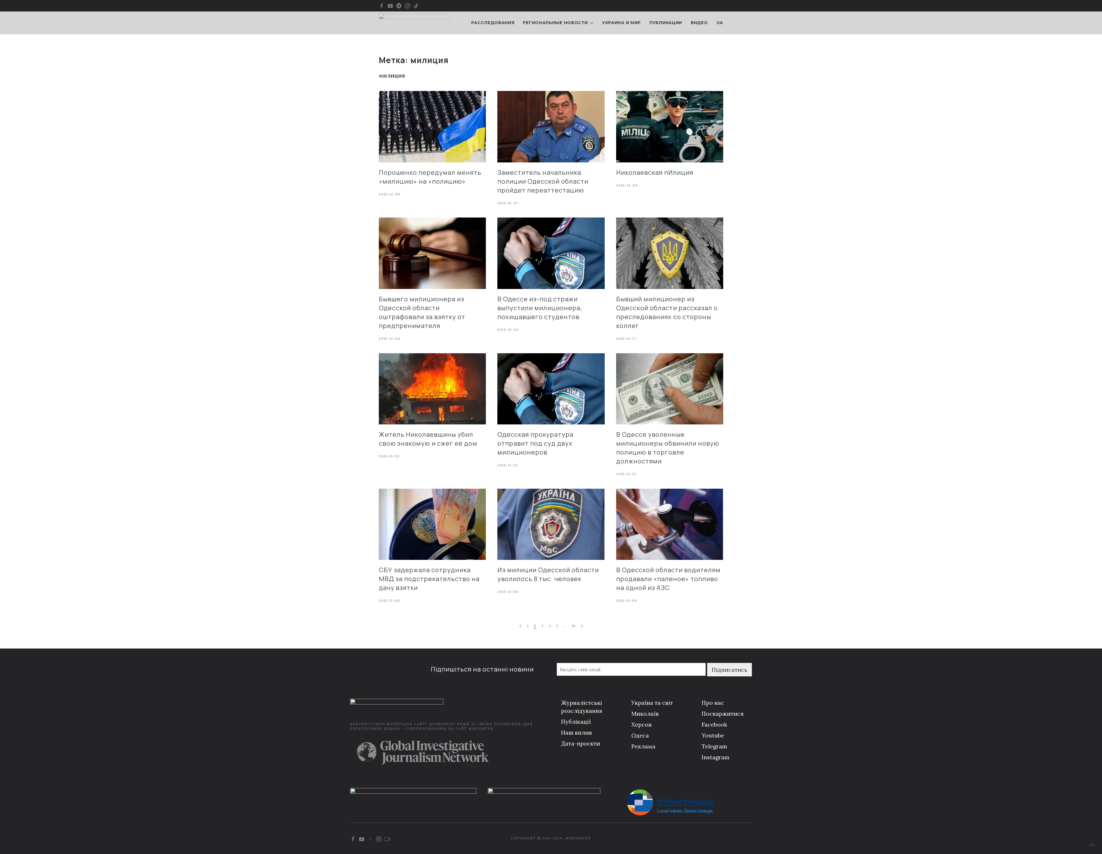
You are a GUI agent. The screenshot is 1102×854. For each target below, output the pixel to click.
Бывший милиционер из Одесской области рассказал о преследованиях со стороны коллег (667, 312)
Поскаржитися (723, 713)
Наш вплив (576, 732)
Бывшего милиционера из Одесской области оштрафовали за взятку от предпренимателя (422, 312)
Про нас (713, 702)
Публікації (576, 721)
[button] (1091, 844)
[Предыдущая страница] (520, 626)
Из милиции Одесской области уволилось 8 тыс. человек (548, 574)
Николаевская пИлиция (654, 172)
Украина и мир (621, 22)
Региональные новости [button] (555, 22)
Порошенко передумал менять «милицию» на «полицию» (430, 177)
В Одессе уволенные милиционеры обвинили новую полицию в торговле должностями (667, 447)
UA (720, 22)
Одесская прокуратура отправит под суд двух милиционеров (535, 443)
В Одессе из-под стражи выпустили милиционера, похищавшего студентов (539, 308)
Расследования (492, 22)
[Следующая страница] (581, 626)
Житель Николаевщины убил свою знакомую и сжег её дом (428, 439)
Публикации (665, 22)
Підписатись (729, 669)
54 (573, 626)
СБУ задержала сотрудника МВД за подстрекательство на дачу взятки (429, 579)
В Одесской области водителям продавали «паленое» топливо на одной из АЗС (668, 579)
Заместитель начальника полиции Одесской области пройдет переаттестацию (542, 181)
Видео (699, 22)
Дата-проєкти (580, 743)
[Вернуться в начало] (415, 22)
